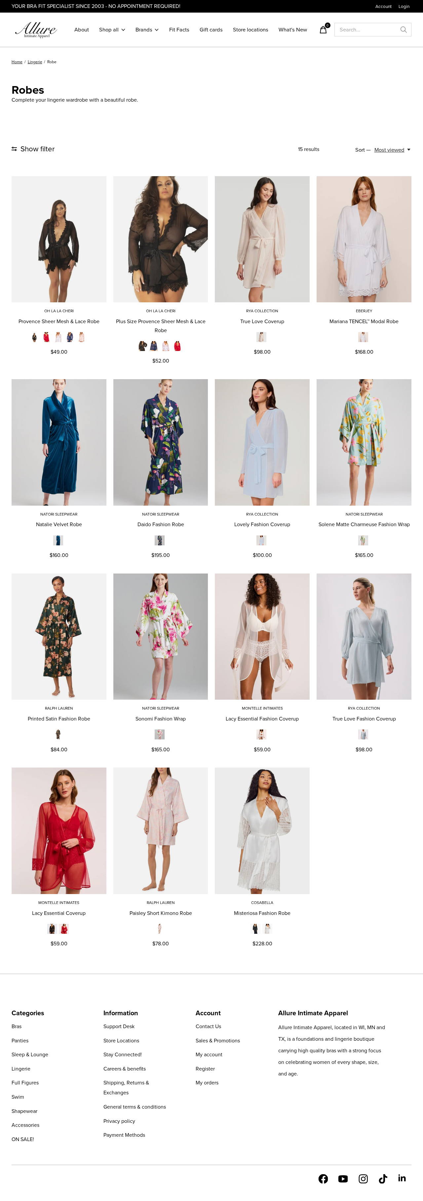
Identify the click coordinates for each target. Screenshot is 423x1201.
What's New (293, 29)
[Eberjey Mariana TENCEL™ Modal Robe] (364, 239)
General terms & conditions (134, 1107)
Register (205, 1069)
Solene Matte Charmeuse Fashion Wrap (364, 524)
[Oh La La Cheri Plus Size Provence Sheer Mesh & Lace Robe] (160, 239)
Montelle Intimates (262, 708)
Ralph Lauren (59, 708)
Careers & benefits (124, 1069)
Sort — (363, 150)
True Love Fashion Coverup (364, 719)
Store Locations (121, 1040)
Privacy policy (119, 1121)
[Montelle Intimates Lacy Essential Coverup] (59, 831)
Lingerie (21, 1069)
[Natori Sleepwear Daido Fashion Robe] (160, 442)
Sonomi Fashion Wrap (160, 719)
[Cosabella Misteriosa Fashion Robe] (262, 831)
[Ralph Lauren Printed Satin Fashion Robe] (59, 637)
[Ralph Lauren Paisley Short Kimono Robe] (160, 831)
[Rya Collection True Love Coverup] (262, 239)
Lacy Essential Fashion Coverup (262, 719)
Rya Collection (262, 311)
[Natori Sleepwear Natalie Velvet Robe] (59, 442)
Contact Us (208, 1026)
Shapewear (24, 1111)
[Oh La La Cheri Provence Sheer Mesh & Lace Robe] (59, 239)
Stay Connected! (122, 1054)
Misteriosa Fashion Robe (262, 913)
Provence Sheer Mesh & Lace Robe (59, 321)
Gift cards (211, 29)
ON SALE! (23, 1139)
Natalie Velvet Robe (59, 524)
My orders (207, 1082)
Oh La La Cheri (59, 311)
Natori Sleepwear (58, 514)
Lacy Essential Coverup (59, 913)
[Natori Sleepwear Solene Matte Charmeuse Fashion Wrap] (364, 442)
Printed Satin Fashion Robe (59, 719)
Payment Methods (124, 1135)
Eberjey (364, 311)
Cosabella (262, 903)
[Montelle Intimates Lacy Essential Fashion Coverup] (262, 637)
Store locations (250, 29)
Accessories (25, 1125)
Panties (20, 1040)
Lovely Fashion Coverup (262, 524)
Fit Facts (179, 29)
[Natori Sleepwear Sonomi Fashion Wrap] (160, 637)
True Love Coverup (262, 321)
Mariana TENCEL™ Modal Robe (364, 321)
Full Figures (25, 1082)
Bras (16, 1026)
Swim (18, 1097)
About (81, 29)
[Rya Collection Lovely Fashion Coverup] (262, 442)
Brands (143, 29)
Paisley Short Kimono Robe (161, 913)
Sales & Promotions (218, 1040)
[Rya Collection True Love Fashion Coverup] (364, 637)
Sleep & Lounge (30, 1054)
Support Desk (119, 1026)
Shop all (109, 29)
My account (209, 1054)
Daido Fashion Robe (160, 524)
